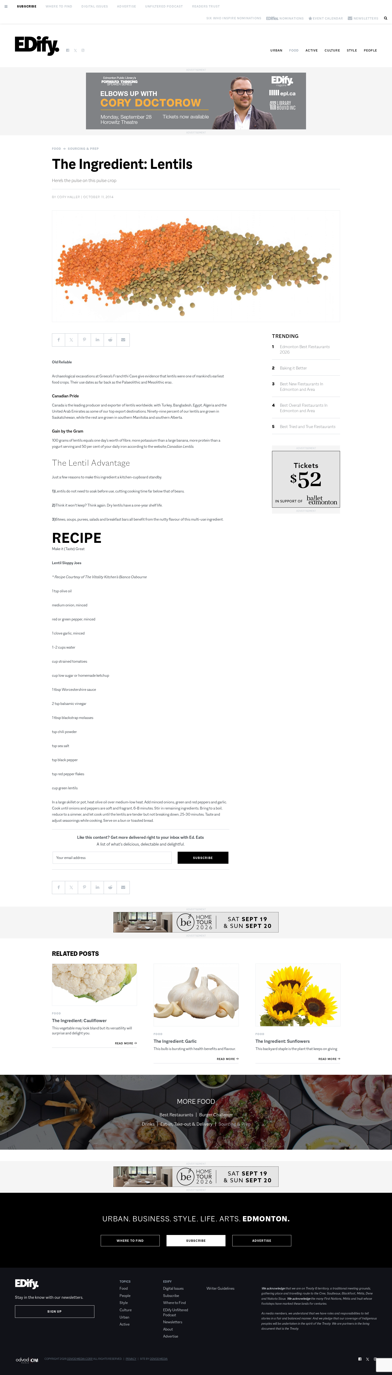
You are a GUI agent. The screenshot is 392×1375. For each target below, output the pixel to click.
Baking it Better (293, 368)
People (370, 50)
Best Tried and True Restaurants (308, 426)
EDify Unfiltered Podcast (175, 1312)
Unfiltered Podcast (164, 6)
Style (352, 50)
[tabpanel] (196, 1230)
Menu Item (214, 1281)
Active (312, 50)
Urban (276, 50)
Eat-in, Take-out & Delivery (186, 1124)
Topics (125, 1281)
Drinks (148, 1124)
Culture (332, 50)
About (168, 1329)
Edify (167, 1281)
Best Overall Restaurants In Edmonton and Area (304, 408)
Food (294, 50)
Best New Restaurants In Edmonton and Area (301, 386)
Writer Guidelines (220, 1288)
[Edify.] (37, 46)
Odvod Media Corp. (80, 1359)
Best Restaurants (176, 1115)
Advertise (126, 6)
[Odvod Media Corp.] (27, 1360)
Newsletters (172, 1322)
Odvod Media (159, 1359)
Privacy (131, 1359)
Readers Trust (206, 6)
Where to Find (59, 6)
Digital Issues (94, 6)
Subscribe (27, 6)
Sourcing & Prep (83, 149)
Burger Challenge (216, 1115)
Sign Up (54, 1311)
